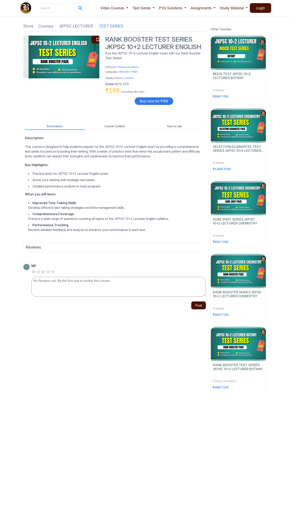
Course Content (115, 126)
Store (28, 26)
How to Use (174, 126)
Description (55, 126)
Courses (45, 26)
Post (198, 305)
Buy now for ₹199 (154, 101)
